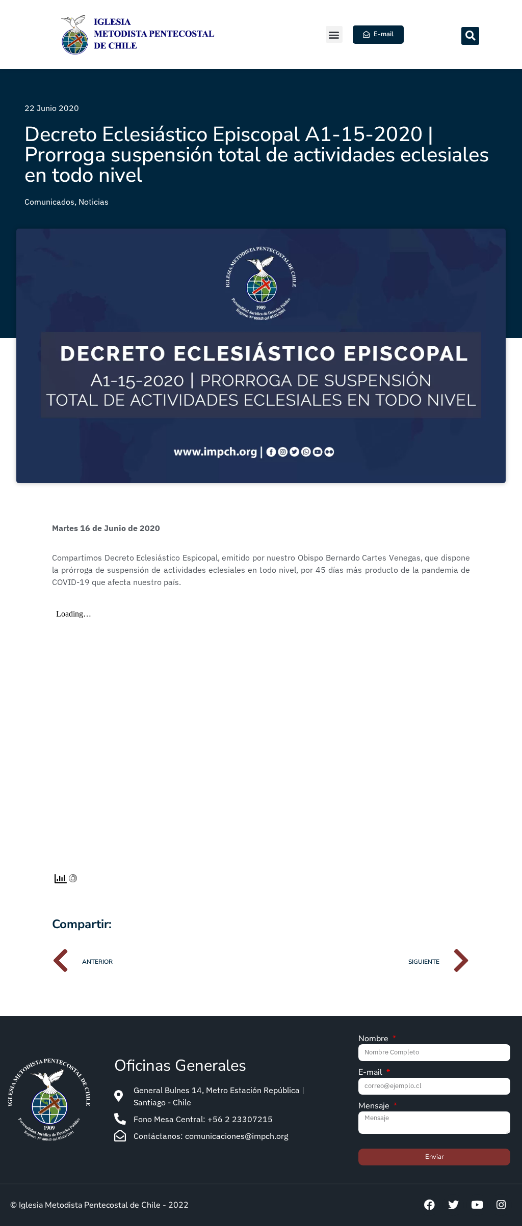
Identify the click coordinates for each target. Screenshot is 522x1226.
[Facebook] (429, 1205)
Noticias (94, 202)
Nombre (374, 1039)
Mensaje (375, 1106)
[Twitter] (453, 1205)
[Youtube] (477, 1205)
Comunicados (49, 202)
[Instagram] (501, 1205)
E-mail (371, 1073)
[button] (334, 34)
